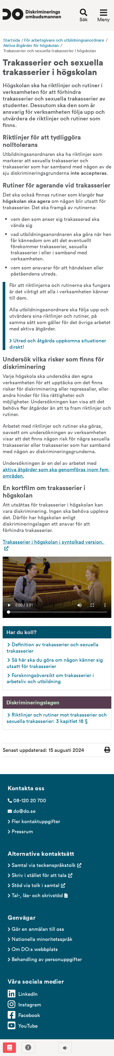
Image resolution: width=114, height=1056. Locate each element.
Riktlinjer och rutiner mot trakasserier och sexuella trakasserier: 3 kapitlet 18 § (57, 717)
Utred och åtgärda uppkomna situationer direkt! (58, 343)
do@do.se (24, 810)
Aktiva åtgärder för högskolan (31, 45)
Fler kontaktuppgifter (36, 821)
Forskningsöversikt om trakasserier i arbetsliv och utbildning (51, 678)
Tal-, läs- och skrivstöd (37, 895)
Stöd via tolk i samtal (35, 885)
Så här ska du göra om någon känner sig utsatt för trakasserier (55, 662)
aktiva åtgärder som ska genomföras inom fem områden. (56, 472)
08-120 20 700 (29, 800)
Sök (83, 19)
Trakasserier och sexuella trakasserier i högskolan (49, 50)
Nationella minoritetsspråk (42, 938)
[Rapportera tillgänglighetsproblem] (28, 1047)
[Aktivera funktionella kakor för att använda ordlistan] (9, 1047)
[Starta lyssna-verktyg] (65, 1047)
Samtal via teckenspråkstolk (44, 864)
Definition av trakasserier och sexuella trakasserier (53, 647)
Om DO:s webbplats (35, 948)
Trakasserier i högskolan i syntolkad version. (54, 541)
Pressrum (22, 831)
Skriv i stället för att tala (39, 874)
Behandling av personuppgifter (47, 958)
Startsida (11, 40)
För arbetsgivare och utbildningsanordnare (64, 40)
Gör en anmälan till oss (38, 928)
